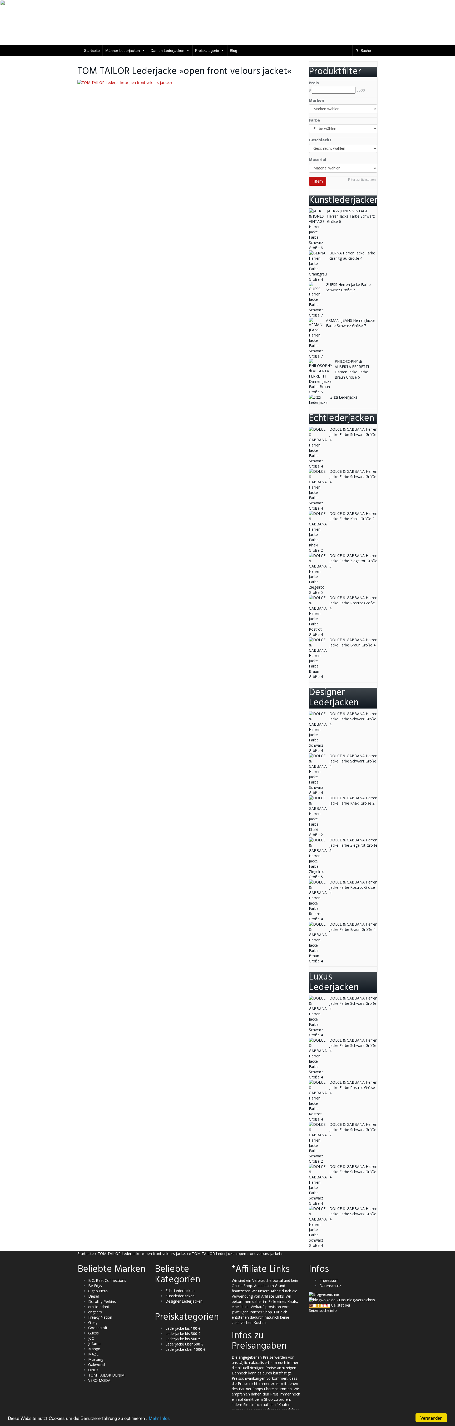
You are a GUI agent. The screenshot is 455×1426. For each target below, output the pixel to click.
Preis (314, 82)
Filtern (317, 181)
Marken (316, 100)
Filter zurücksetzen (362, 179)
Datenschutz (330, 1285)
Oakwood (96, 1364)
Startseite (92, 50)
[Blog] (324, 1294)
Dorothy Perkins (102, 1301)
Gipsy (92, 1322)
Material (317, 159)
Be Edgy (95, 1285)
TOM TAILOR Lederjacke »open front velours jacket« (143, 1253)
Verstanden (431, 1417)
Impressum (329, 1280)
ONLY (93, 1369)
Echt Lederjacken (180, 1290)
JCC (91, 1338)
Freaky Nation (100, 1317)
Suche (365, 50)
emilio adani (98, 1306)
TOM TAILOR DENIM (106, 1375)
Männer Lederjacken (122, 50)
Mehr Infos (159, 1418)
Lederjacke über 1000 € (185, 1349)
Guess (93, 1332)
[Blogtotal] (319, 1305)
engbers (95, 1311)
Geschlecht (320, 139)
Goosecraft (97, 1327)
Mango (94, 1348)
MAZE (93, 1354)
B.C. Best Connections (107, 1280)
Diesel (93, 1296)
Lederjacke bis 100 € (182, 1328)
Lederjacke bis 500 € (182, 1338)
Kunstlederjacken (180, 1295)
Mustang (95, 1359)
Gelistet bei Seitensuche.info (329, 1308)
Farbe (314, 120)
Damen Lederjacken (167, 50)
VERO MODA (99, 1380)
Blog (233, 50)
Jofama (94, 1343)
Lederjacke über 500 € (184, 1344)
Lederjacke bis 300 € (182, 1333)
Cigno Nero (98, 1290)
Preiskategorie (207, 50)
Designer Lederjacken (183, 1301)
